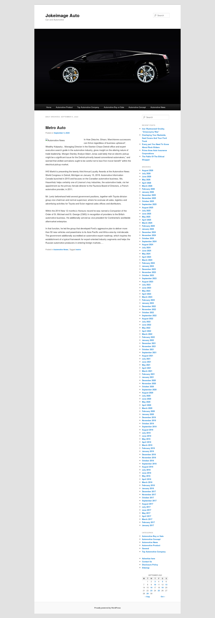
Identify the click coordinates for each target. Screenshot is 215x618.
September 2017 (149, 500)
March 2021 (147, 371)
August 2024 (147, 244)
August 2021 (147, 355)
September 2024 (149, 241)
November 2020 (149, 383)
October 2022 (148, 312)
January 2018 (148, 488)
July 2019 (146, 432)
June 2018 (146, 472)
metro (78, 249)
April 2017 (146, 516)
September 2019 (149, 426)
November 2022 (149, 309)
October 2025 (148, 201)
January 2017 (148, 525)
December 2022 (149, 306)
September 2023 (149, 278)
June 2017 (146, 510)
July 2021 (146, 358)
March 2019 (147, 445)
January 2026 (148, 192)
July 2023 (146, 284)
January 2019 (148, 451)
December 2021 (149, 343)
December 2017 (149, 491)
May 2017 (146, 513)
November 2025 (149, 198)
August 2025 (147, 207)
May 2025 (146, 216)
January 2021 (148, 377)
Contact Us (147, 561)
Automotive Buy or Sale (114, 107)
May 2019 (146, 439)
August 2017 (147, 503)
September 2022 (149, 315)
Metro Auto (55, 127)
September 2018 (149, 463)
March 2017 (147, 519)
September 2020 (149, 389)
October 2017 (148, 497)
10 (155, 584)
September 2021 (149, 352)
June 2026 (146, 176)
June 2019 (146, 435)
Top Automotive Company (88, 107)
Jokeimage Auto (62, 15)
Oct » (163, 596)
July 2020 (146, 395)
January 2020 (148, 414)
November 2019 (149, 420)
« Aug (147, 596)
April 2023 (146, 293)
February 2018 (148, 485)
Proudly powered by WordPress (107, 607)
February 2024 (148, 263)
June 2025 (146, 213)
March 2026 (147, 185)
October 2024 (148, 238)
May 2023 (146, 290)
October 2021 (148, 349)
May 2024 (146, 253)
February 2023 (148, 300)
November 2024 (149, 235)
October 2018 (148, 460)
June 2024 (146, 250)
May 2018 (146, 475)
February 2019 (148, 448)
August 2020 (147, 392)
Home (48, 107)
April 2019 (146, 442)
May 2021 (146, 364)
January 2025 (148, 229)
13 (166, 584)
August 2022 (147, 318)
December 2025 (149, 195)
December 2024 (149, 232)
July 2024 (146, 247)
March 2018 (147, 482)
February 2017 (148, 522)
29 (148, 593)
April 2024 (146, 256)
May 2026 (146, 179)
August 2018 (147, 466)
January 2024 (148, 266)
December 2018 (149, 454)
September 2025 (149, 204)
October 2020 (148, 386)
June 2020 (146, 398)
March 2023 (147, 296)
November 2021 (149, 346)
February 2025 (148, 225)
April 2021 (146, 368)
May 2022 (146, 327)
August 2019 (147, 429)
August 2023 (147, 281)
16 (151, 587)
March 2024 (147, 260)
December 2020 (149, 380)
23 (151, 590)
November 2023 (149, 272)
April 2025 (146, 219)
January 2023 (148, 303)
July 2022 (146, 321)
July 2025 (146, 210)
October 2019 (148, 423)
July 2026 (146, 173)
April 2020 (146, 405)
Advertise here (148, 558)
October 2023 (148, 275)
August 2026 (147, 170)
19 (162, 587)
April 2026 (146, 182)
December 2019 (149, 417)
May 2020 (146, 401)
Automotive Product (64, 107)
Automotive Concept (137, 107)
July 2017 (146, 506)
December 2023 (149, 269)
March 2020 (147, 408)
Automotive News (157, 107)
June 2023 (146, 287)
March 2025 (147, 222)
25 (159, 590)
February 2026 (148, 188)
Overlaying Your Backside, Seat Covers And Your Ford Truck (154, 138)
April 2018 (146, 479)
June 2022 (146, 324)
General (145, 548)
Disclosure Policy (150, 564)
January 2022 (148, 340)
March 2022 (147, 334)
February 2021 (148, 374)
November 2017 (149, 494)
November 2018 (149, 457)
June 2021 (146, 361)
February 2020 (148, 411)
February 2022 (148, 337)
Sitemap (145, 567)
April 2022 (146, 331)
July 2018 (146, 469)
